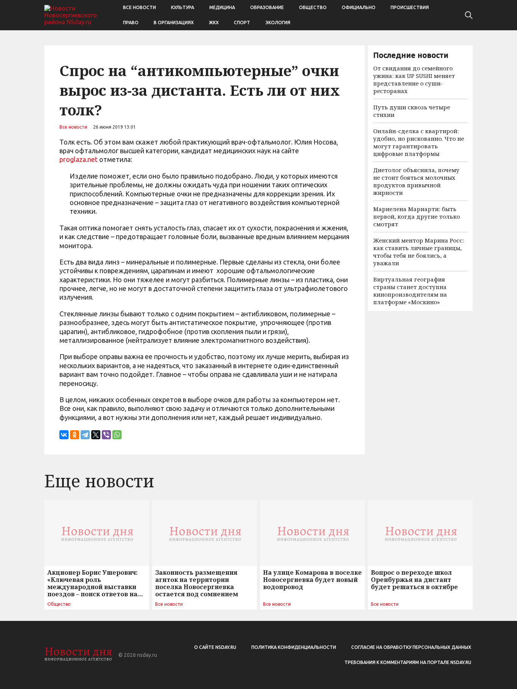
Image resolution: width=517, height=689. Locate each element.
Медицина (222, 7)
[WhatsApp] (116, 434)
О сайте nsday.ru (215, 647)
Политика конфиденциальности (293, 647)
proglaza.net (78, 159)
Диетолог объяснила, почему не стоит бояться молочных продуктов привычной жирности (416, 181)
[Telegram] (85, 434)
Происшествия (410, 7)
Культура (182, 7)
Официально (358, 7)
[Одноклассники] (74, 434)
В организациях (174, 22)
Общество (313, 7)
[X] (95, 434)
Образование (267, 7)
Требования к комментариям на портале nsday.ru (407, 662)
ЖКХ (214, 22)
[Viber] (106, 434)
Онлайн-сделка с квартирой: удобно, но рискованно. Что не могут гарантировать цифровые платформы (418, 142)
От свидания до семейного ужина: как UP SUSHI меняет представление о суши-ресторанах (414, 79)
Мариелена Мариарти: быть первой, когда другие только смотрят (416, 216)
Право (131, 22)
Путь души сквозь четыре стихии (411, 110)
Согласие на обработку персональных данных (411, 647)
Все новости (139, 7)
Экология (277, 22)
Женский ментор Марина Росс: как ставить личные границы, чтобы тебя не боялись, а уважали (418, 251)
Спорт (242, 22)
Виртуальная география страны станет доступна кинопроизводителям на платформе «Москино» (410, 290)
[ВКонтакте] (64, 434)
